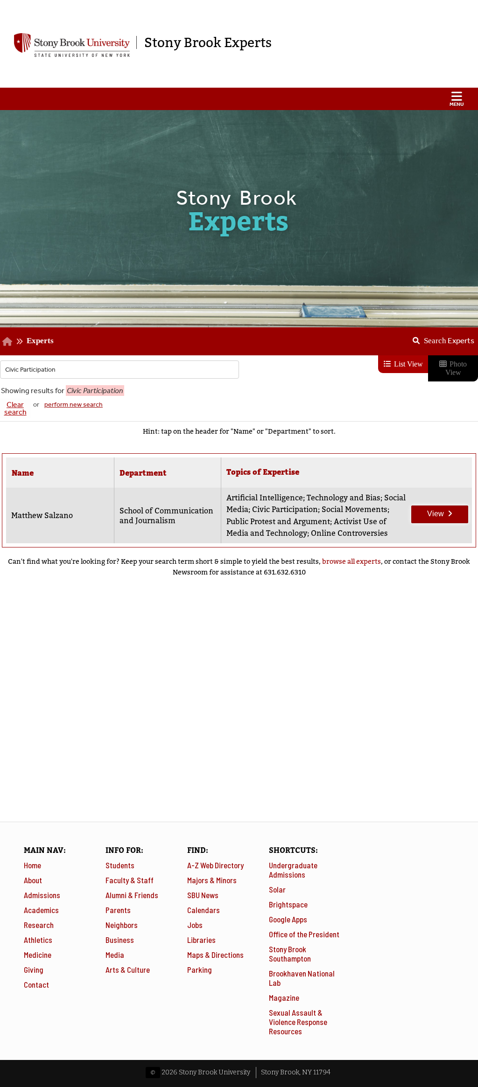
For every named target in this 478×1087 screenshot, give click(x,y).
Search (449, 340)
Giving (33, 969)
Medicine (37, 954)
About (33, 880)
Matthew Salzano (42, 515)
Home (32, 865)
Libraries (201, 939)
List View (407, 364)
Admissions (42, 895)
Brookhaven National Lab (302, 978)
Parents (118, 909)
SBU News (202, 895)
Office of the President (304, 934)
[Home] (7, 340)
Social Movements (354, 509)
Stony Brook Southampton (290, 953)
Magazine (284, 997)
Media (114, 954)
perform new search (73, 404)
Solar (277, 889)
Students (119, 865)
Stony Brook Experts (208, 42)
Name (23, 473)
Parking (199, 969)
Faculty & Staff (129, 880)
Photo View (456, 368)
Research (39, 924)
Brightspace (288, 904)
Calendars (203, 909)
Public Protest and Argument (278, 521)
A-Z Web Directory (215, 865)
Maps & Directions (215, 954)
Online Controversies (349, 533)
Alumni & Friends (131, 895)
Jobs (195, 924)
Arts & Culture (127, 969)
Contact (36, 984)
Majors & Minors (212, 880)
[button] (239, 99)
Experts (40, 340)
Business (119, 939)
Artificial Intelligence (264, 498)
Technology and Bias (343, 498)
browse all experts (351, 561)
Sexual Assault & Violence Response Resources (298, 1022)
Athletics (38, 939)
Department (143, 473)
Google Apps (288, 919)
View (427, 511)
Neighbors (121, 924)
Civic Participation (285, 509)
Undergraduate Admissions (293, 869)
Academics (41, 909)
